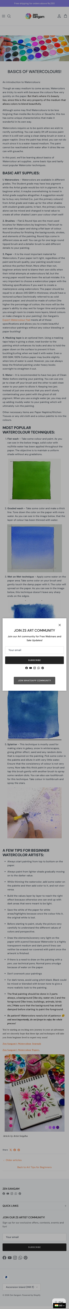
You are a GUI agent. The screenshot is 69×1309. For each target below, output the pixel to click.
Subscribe (34, 660)
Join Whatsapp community (34, 680)
